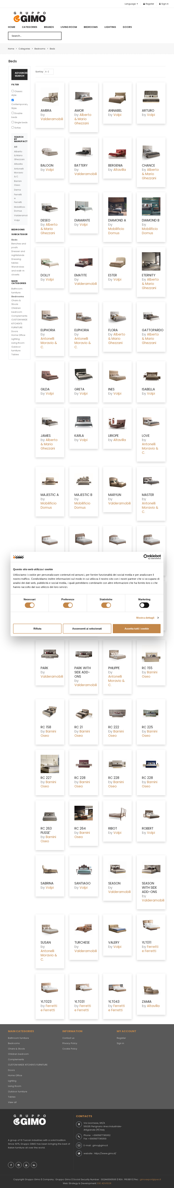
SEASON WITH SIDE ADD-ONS (149, 887)
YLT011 (146, 942)
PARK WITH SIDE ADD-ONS (82, 672)
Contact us (68, 1038)
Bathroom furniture (18, 1038)
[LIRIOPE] (117, 422)
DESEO (45, 220)
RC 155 (147, 668)
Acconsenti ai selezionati (87, 628)
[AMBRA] (50, 97)
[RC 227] (50, 764)
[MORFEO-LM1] (50, 540)
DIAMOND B (150, 220)
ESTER (112, 275)
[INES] (117, 375)
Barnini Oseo (149, 674)
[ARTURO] (151, 97)
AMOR (79, 110)
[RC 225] (151, 713)
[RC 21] (83, 713)
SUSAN (46, 942)
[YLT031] (83, 988)
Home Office (18, 335)
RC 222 (113, 727)
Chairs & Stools (16, 1048)
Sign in (165, 3)
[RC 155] (151, 654)
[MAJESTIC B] (83, 481)
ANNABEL (115, 110)
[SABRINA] (50, 869)
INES (111, 389)
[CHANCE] (151, 151)
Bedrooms (91, 27)
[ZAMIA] (151, 988)
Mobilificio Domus (116, 231)
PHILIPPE (114, 668)
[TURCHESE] (83, 928)
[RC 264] (83, 814)
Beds (14, 239)
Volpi (117, 115)
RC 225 (147, 727)
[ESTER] (117, 261)
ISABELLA (148, 389)
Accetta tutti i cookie (137, 628)
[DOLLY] (50, 261)
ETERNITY (148, 275)
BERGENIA (115, 165)
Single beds (21, 122)
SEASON (114, 883)
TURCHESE (82, 942)
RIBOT (112, 828)
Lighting (110, 27)
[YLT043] (117, 988)
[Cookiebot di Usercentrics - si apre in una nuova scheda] (146, 556)
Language (130, 3)
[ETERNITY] (151, 261)
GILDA (45, 389)
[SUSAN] (50, 928)
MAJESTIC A (50, 495)
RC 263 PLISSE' (46, 830)
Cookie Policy (69, 1048)
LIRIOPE (113, 435)
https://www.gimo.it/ (105, 1153)
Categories (29, 27)
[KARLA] (83, 422)
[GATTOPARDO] (151, 316)
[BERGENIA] (117, 151)
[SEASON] (117, 869)
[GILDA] (50, 375)
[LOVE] (151, 422)
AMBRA (46, 110)
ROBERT (147, 828)
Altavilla (119, 169)
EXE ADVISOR (104, 1183)
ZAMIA (147, 1001)
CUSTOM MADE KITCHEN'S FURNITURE (19, 323)
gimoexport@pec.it (150, 1179)
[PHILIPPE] (117, 654)
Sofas (17, 127)
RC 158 (46, 727)
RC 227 (46, 778)
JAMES (46, 435)
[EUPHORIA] (50, 316)
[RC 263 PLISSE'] (50, 814)
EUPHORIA (48, 330)
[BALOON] (50, 151)
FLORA (113, 330)
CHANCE (148, 165)
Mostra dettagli (145, 617)
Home (11, 27)
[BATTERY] (83, 151)
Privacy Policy (69, 1043)
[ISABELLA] (151, 375)
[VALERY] (117, 928)
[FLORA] (117, 316)
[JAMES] (50, 422)
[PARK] (50, 654)
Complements (19, 315)
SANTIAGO (82, 883)
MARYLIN (114, 495)
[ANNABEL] (117, 97)
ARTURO (148, 110)
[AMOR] (83, 97)
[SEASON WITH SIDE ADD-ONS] (151, 869)
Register (150, 3)
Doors (127, 27)
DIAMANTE (82, 220)
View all (12, 1102)
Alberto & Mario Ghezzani (82, 119)
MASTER (148, 495)
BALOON (47, 165)
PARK (44, 668)
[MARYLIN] (117, 481)
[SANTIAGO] (83, 869)
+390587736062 (101, 1135)
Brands (49, 27)
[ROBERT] (151, 814)
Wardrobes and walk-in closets (17, 270)
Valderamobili (52, 119)
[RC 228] (83, 764)
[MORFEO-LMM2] (83, 540)
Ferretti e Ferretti (150, 948)
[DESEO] (50, 206)
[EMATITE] (83, 261)
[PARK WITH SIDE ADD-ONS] (83, 654)
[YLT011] (151, 928)
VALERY (113, 942)
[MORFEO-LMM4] (151, 540)
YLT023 (46, 1001)
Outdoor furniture (17, 1091)
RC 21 (78, 727)
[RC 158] (50, 713)
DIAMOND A (117, 220)
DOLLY (45, 275)
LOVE (146, 435)
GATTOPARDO (152, 330)
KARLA (79, 435)
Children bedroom (18, 1054)
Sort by (39, 72)
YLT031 (79, 1001)
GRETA (79, 389)
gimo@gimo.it (100, 1145)
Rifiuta (37, 628)
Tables (15, 354)
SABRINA (47, 883)
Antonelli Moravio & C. (49, 342)
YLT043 (113, 1001)
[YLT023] (50, 988)
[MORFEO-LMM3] (117, 540)
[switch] (68, 605)
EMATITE (80, 275)
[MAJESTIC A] (50, 481)
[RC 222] (117, 713)
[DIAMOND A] (117, 206)
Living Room (69, 27)
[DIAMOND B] (151, 206)
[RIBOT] (117, 814)
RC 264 (80, 828)
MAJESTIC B (83, 495)
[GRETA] (83, 375)
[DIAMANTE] (83, 206)
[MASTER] (151, 481)
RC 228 (79, 778)
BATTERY (81, 165)
